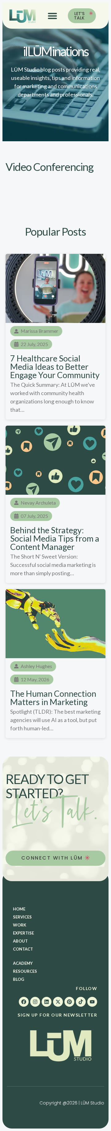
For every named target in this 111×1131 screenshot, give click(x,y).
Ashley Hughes (36, 666)
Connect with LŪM (53, 857)
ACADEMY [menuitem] (23, 963)
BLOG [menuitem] (18, 979)
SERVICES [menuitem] (22, 916)
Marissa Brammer (39, 331)
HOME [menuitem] (19, 908)
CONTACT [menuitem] (23, 949)
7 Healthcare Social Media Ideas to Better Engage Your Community (55, 366)
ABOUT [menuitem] (20, 941)
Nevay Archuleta (38, 503)
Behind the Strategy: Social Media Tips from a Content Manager (54, 538)
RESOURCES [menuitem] (25, 971)
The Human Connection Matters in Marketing (53, 697)
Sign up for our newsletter (57, 1014)
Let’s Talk (79, 15)
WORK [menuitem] (19, 925)
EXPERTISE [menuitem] (23, 933)
